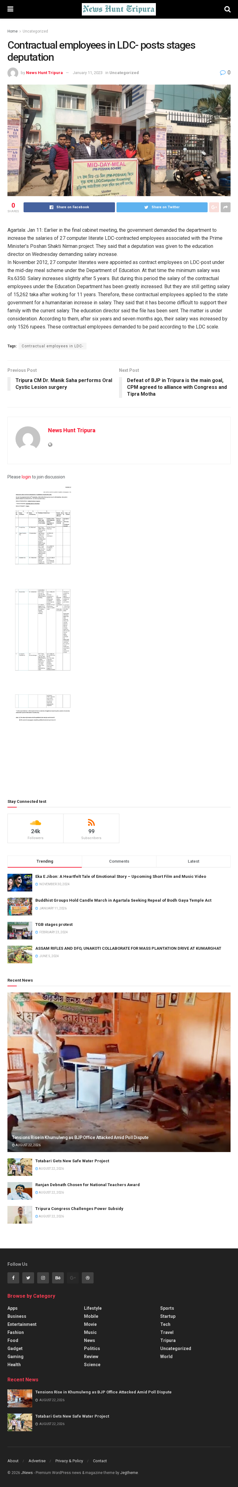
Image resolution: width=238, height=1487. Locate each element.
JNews (27, 1473)
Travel (167, 1332)
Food (12, 1340)
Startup (167, 1316)
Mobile (91, 1316)
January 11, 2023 (88, 72)
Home (12, 31)
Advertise (37, 1460)
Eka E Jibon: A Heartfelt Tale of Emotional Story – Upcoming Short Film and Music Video (120, 876)
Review (91, 1356)
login (26, 476)
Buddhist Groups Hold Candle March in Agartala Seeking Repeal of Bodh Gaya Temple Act (123, 900)
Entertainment (22, 1324)
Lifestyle (93, 1308)
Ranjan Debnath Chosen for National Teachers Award (87, 1184)
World (166, 1356)
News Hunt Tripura (44, 72)
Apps (12, 1308)
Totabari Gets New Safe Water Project (72, 1161)
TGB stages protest (54, 924)
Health (14, 1364)
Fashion (15, 1332)
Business (16, 1316)
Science (92, 1364)
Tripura (168, 1340)
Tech (165, 1324)
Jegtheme (129, 1473)
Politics (92, 1348)
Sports (167, 1308)
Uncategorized (35, 31)
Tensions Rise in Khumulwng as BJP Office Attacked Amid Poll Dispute (80, 1137)
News (89, 1340)
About (13, 1460)
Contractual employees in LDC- (52, 346)
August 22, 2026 (28, 1145)
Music (90, 1332)
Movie (90, 1324)
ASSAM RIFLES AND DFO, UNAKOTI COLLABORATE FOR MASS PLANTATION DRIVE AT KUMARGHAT (128, 948)
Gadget (15, 1348)
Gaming (15, 1356)
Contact (100, 1460)
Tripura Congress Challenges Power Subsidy (79, 1208)
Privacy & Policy (69, 1460)
